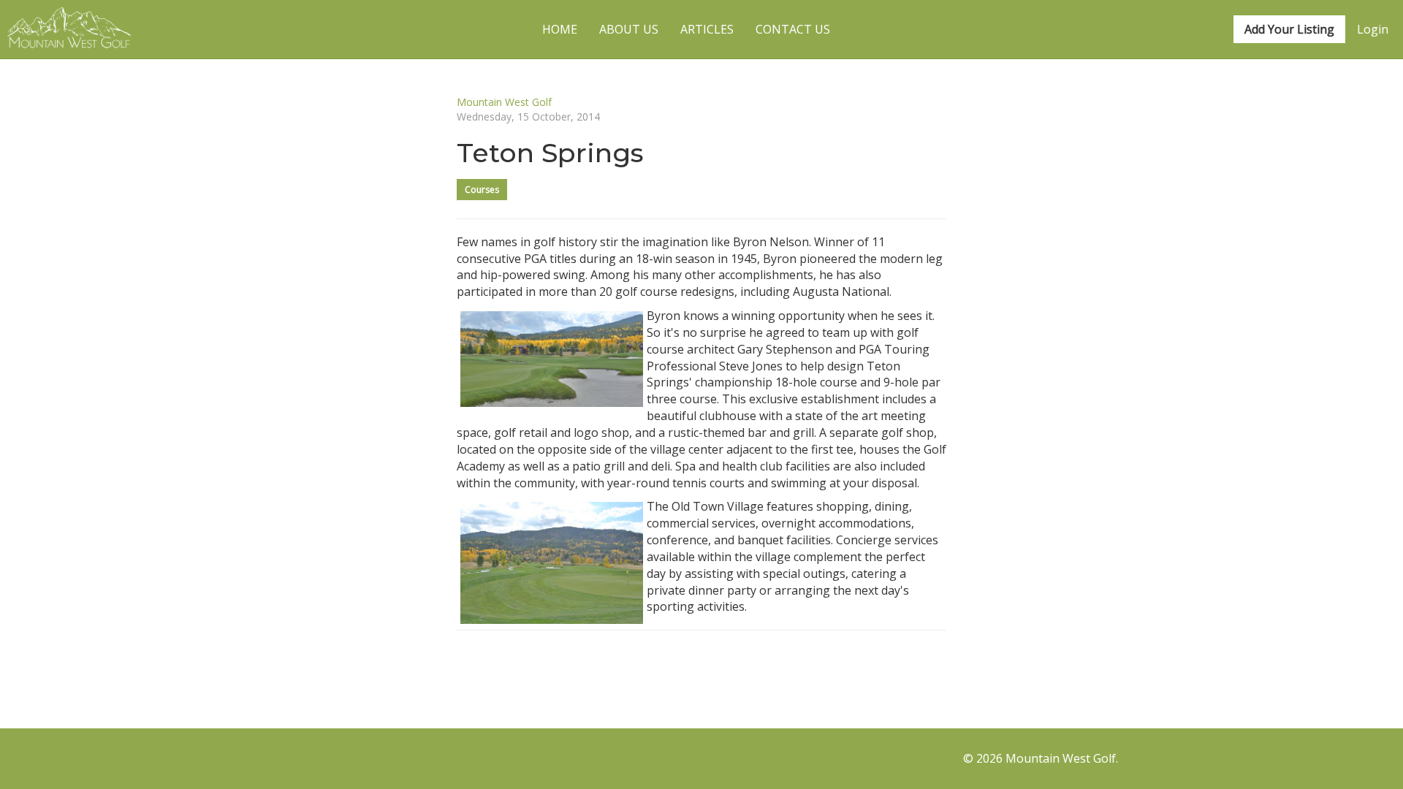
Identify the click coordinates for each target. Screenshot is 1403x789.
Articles (707, 29)
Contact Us (793, 29)
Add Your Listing (1289, 29)
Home (559, 29)
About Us (628, 29)
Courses (482, 189)
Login (1372, 29)
